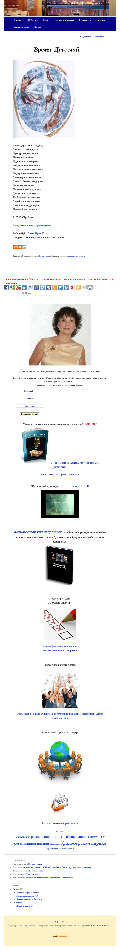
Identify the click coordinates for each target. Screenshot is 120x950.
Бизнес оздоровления (26, 892)
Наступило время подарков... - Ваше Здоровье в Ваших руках (44, 867)
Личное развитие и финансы (29, 899)
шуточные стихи (54, 848)
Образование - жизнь (28, 713)
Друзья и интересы (64, 20)
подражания (57, 844)
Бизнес (46, 20)
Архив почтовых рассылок (60, 823)
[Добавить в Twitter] (60, 287)
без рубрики (22, 837)
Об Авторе (32, 20)
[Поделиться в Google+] (18, 287)
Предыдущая (84, 37)
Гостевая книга (21, 27)
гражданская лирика (45, 837)
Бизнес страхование (25, 896)
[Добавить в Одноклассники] (54, 287)
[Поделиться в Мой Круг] (42, 287)
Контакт (38, 27)
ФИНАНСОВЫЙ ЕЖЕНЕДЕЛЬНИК (38, 532)
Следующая (100, 37)
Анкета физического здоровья (60, 650)
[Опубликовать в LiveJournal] (30, 287)
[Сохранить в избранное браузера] (78, 287)
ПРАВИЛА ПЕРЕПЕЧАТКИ (98, 926)
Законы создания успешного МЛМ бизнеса (53, 877)
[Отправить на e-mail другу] (84, 287)
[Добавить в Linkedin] (24, 287)
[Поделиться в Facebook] (6, 287)
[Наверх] (90, 287)
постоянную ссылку (76, 256)
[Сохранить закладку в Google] (12, 287)
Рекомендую (85, 20)
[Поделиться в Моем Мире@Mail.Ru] (36, 287)
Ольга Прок (34, 233)
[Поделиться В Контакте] (66, 287)
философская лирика (84, 843)
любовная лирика (76, 837)
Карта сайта (60, 921)
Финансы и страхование (54, 713)
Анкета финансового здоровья (60, 646)
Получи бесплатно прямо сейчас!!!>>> (60, 474)
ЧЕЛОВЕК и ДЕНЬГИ (74, 486)
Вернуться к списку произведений (32, 225)
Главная (18, 20)
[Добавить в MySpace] (48, 287)
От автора (17, 902)
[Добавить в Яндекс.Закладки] (72, 287)
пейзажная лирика (40, 843)
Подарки (101, 20)
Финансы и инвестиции (81, 713)
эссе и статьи (68, 848)
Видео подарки (23, 906)
